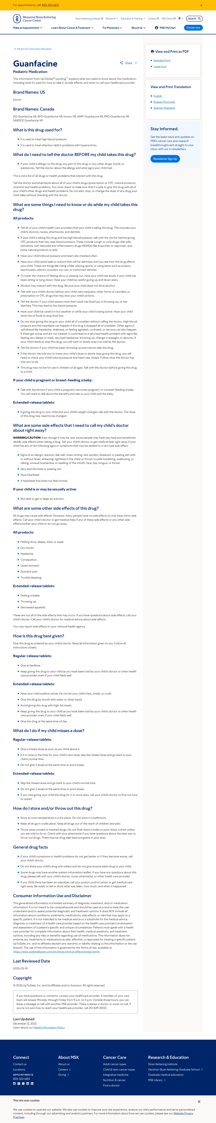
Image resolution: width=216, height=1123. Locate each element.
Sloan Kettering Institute (162, 1064)
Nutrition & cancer (114, 1080)
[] (164, 102)
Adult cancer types (114, 1064)
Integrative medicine (115, 1074)
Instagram (14, 1083)
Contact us (19, 1064)
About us (63, 1064)
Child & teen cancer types (119, 1069)
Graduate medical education (166, 1074)
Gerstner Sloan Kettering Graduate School (174, 1069)
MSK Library (155, 1080)
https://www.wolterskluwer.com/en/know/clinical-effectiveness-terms (56, 951)
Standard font (162, 60)
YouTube (27, 1083)
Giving (62, 1074)
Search (192, 18)
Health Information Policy (49, 1027)
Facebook (19, 1083)
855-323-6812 (50, 5)
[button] (112, 18)
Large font (160, 66)
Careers (63, 1069)
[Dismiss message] (201, 5)
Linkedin (32, 1083)
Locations (19, 1069)
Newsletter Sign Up (165, 158)
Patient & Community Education (34, 49)
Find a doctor (111, 1085)
